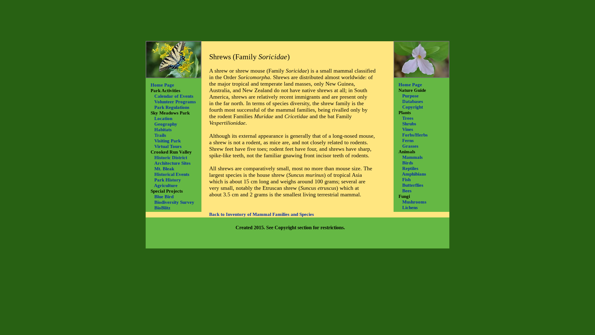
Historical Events (171, 174)
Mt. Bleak (164, 168)
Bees (407, 190)
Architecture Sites (172, 163)
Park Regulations (171, 107)
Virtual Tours (168, 146)
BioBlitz (162, 207)
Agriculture (166, 185)
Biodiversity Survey (174, 202)
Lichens (410, 207)
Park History (167, 179)
